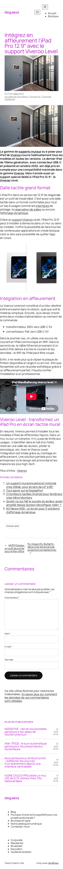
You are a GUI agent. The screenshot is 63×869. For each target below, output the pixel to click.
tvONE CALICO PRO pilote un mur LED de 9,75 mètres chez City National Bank (25, 778)
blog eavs (12, 12)
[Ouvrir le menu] (37, 12)
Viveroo (15, 155)
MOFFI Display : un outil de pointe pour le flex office (15, 548)
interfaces (42, 206)
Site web (9, 659)
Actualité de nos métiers (16, 96)
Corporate (46, 96)
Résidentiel (10, 99)
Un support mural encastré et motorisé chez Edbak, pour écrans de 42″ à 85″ (31, 485)
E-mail (8, 646)
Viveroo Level (12, 525)
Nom (8, 633)
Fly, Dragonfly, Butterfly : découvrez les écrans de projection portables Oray (42, 547)
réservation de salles (28, 209)
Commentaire (12, 597)
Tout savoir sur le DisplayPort (24, 490)
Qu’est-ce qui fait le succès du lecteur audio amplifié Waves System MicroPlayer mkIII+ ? (34, 503)
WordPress (53, 863)
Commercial (34, 96)
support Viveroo (22, 220)
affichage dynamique (14, 213)
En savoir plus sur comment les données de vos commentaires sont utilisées (31, 697)
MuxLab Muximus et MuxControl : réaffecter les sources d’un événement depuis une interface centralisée (25, 762)
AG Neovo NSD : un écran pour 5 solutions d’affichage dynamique (33, 510)
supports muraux (30, 151)
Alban (16, 93)
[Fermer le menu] (45, 6)
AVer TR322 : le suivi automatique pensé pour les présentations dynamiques (26, 746)
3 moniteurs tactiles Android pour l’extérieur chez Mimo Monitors (34, 496)
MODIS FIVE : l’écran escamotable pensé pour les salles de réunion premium (25, 732)
